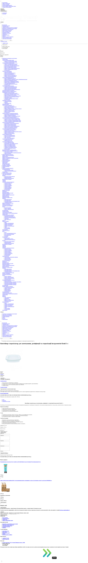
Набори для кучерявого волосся (10, 146)
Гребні (5, 226)
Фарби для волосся (7, 153)
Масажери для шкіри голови (7, 197)
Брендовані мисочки (8, 199)
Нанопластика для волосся (7, 30)
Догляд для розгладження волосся (8, 122)
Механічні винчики (7, 177)
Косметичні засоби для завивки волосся (9, 91)
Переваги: (2, 435)
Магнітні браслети (5, 195)
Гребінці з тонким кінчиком (9, 306)
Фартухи (4, 220)
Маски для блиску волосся (9, 107)
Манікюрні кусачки (5, 196)
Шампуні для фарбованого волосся (10, 80)
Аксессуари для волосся (6, 174)
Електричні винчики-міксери (9, 176)
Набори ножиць (5, 161)
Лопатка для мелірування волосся (8, 194)
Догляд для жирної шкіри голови (8, 60)
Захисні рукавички (7, 258)
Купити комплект (3, 502)
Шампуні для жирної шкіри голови (10, 61)
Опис (3, 399)
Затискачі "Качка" (7, 186)
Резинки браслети (7, 290)
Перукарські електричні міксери (10, 217)
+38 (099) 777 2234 (3, 41)
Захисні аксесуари (5, 256)
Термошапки (6, 298)
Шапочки (4, 296)
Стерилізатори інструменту (7, 212)
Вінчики (3, 175)
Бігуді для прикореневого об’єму (10, 233)
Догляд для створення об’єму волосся (8, 128)
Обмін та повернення (6, 3)
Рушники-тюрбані (5, 211)
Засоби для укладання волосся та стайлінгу (9, 27)
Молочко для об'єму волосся (9, 130)
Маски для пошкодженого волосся (10, 67)
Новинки (4, 527)
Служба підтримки (3, 529)
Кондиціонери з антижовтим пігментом (11, 114)
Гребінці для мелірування (8, 224)
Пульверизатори (5, 210)
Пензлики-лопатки (7, 279)
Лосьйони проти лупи (8, 139)
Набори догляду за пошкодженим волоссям (12, 68)
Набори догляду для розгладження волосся (11, 126)
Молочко (6, 102)
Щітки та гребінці (5, 221)
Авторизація (4, 12)
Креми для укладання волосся (9, 136)
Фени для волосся (7, 219)
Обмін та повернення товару (7, 520)
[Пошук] (11, 338)
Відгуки (3, 318)
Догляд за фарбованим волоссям (8, 77)
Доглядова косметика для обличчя (8, 90)
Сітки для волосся (7, 297)
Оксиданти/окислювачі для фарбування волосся (12, 152)
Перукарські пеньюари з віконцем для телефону (12, 281)
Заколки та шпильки (8, 288)
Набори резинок (7, 289)
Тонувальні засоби (5, 104)
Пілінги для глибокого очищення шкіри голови (12, 120)
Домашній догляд (5, 26)
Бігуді (3, 231)
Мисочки (4, 198)
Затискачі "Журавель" (8, 185)
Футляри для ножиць (6, 164)
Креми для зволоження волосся (9, 74)
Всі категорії (4, 24)
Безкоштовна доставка (6, 401)
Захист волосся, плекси (8, 151)
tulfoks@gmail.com (5, 539)
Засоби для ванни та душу (7, 37)
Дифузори (4, 246)
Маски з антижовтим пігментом (10, 115)
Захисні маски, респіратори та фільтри (11, 257)
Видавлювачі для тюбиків (6, 179)
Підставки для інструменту (7, 274)
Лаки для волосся (7, 137)
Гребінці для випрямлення (9, 223)
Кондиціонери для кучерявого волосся (11, 143)
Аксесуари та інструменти (7, 38)
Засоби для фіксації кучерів (9, 142)
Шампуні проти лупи (8, 140)
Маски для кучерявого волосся (9, 145)
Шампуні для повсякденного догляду (10, 93)
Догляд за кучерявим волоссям (7, 141)
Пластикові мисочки (8, 269)
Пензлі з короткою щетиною (9, 278)
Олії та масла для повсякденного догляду (11, 96)
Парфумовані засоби (8, 97)
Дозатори (4, 181)
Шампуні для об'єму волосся (9, 133)
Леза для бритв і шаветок (8, 238)
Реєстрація (4, 13)
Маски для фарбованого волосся (10, 78)
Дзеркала (4, 180)
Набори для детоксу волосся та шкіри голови (12, 119)
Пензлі (3, 206)
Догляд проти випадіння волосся (8, 85)
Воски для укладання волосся (9, 135)
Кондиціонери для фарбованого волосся (11, 81)
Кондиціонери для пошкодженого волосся (11, 65)
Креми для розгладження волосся (10, 124)
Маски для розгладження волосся (10, 125)
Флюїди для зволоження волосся (10, 76)
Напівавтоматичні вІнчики (9, 178)
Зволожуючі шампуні (8, 72)
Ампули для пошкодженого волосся (10, 64)
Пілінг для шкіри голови (6, 31)
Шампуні (4, 35)
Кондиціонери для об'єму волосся (10, 129)
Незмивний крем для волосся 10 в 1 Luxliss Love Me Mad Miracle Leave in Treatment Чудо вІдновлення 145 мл (20, 461)
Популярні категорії (4, 522)
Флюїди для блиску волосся (9, 110)
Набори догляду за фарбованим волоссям (11, 82)
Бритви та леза (7, 237)
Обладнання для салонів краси (7, 204)
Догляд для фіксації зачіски (7, 134)
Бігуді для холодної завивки (9, 234)
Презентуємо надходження (7, 315)
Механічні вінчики (7, 242)
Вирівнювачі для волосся (8, 215)
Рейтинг (1, 451)
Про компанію (4, 2)
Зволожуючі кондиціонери (9, 73)
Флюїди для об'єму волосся (9, 132)
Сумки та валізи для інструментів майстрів (9, 213)
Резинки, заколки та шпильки (7, 286)
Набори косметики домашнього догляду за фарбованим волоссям (15, 79)
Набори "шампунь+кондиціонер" (8, 155)
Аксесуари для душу (6, 230)
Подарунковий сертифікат (7, 534)
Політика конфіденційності (7, 5)
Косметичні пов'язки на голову (7, 263)
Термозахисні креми (8, 101)
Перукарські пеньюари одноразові (10, 283)
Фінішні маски (5, 171)
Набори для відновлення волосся (8, 157)
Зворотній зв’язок (5, 531)
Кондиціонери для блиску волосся (10, 106)
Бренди (3, 317)
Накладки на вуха (7, 259)
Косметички (4, 191)
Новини (3, 167)
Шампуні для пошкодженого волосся (10, 63)
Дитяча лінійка (5, 59)
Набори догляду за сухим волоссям (10, 75)
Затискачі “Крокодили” (8, 253)
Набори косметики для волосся (7, 29)
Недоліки (2, 440)
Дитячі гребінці (7, 227)
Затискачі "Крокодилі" (8, 182)
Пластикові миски (7, 200)
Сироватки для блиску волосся (9, 109)
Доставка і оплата (5, 518)
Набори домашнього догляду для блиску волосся (12, 108)
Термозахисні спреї (7, 103)
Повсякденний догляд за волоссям (8, 92)
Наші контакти (5, 319)
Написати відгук (3, 432)
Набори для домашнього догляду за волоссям (10, 158)
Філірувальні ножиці (6, 163)
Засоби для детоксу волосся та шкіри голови (12, 118)
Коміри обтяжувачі (7, 280)
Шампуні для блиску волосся (9, 111)
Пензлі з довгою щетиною (9, 209)
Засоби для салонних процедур (7, 36)
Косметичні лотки (5, 192)
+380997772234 (5, 43)
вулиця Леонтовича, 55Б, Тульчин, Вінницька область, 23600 (13, 542)
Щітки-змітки (4, 310)
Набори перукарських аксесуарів (8, 272)
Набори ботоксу (5, 156)
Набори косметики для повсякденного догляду (12, 95)
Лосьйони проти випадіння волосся (10, 86)
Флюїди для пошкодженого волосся (10, 69)
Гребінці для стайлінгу (8, 305)
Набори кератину (5, 159)
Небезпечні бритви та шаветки (9, 239)
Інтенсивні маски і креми (8, 170)
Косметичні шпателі (5, 193)
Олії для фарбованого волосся (9, 83)
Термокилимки (5, 294)
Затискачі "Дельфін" (8, 184)
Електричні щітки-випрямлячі (9, 216)
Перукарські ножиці (5, 32)
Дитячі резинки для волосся (9, 287)
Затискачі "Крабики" (8, 187)
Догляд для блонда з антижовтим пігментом (10, 113)
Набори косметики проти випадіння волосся (12, 89)
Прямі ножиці (4, 162)
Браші (5, 222)
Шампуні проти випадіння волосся (10, 87)
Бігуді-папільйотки (7, 235)
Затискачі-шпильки (7, 188)
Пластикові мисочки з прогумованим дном (11, 201)
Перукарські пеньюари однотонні (10, 284)
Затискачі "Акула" (7, 183)
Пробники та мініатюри (6, 33)
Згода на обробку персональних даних (9, 6)
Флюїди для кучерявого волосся (10, 148)
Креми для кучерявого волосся (9, 144)
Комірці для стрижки (6, 190)
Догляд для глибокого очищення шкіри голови (10, 117)
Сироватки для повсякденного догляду (11, 98)
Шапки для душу (7, 299)
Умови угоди (4, 519)
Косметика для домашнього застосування (9, 28)
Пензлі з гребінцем (7, 208)
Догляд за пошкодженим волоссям (8, 62)
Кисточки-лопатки (7, 207)
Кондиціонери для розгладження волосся (11, 123)
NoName (1, 374)
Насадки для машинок (6, 273)
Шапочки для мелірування (9, 300)
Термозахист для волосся (6, 100)
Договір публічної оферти (6, 7)
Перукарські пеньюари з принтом (10, 282)
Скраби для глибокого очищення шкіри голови (12, 121)
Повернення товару (6, 532)
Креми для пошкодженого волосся (10, 66)
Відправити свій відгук (4, 453)
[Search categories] (0, 23)
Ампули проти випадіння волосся (10, 88)
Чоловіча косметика (5, 166)
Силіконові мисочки (8, 202)
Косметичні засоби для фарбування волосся (10, 150)
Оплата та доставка (5, 4)
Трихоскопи (6, 218)
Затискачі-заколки (7, 254)
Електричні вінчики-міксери (9, 241)
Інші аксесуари (5, 229)
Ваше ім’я (2, 433)
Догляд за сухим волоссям (7, 71)
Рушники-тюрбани (5, 291)
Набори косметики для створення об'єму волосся (12, 131)
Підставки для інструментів (7, 205)
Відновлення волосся (6, 25)
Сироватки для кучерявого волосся (10, 147)
